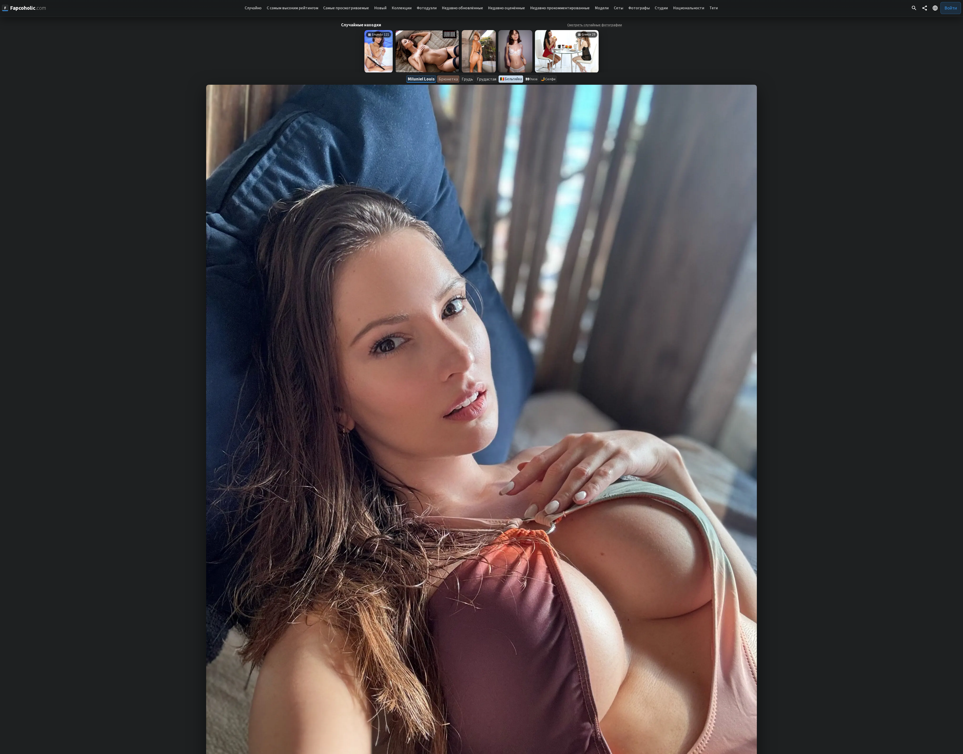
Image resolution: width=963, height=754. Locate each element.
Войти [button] (950, 8)
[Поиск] (914, 8)
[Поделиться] (924, 8)
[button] (935, 8)
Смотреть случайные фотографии (594, 25)
